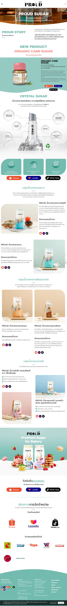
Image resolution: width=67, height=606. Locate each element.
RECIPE (53, 585)
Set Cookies (53, 602)
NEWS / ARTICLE (56, 587)
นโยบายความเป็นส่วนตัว (15, 603)
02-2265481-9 (23, 590)
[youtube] (9, 587)
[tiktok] (14, 587)
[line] (11, 587)
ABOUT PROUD (55, 580)
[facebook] (2, 587)
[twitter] (4, 587)
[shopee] (2, 589)
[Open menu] (2, 4)
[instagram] (7, 587)
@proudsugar (24, 598)
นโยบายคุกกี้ (24, 603)
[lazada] (4, 589)
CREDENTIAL (54, 589)
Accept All (61, 602)
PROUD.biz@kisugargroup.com (24, 594)
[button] (65, 4)
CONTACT (54, 592)
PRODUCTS (54, 582)
